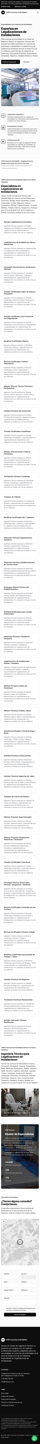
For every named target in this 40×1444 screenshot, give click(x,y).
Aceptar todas (5, 6)
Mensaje (7, 1298)
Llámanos (26, 62)
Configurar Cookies (7, 1405)
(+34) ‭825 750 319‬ (7, 1378)
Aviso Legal (5, 1393)
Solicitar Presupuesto (9, 62)
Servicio (24, 1274)
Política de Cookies (7, 1396)
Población (24, 1290)
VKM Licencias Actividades (16, 12)
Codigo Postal (9, 1290)
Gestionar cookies (20, 6)
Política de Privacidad (25, 1308)
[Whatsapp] (34, 1438)
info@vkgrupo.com (7, 1382)
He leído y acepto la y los (20, 1309)
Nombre (7, 1274)
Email (6, 1282)
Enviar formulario (20, 1314)
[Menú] (38, 12)
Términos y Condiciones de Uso (15, 1310)
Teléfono (24, 1282)
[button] (20, 1242)
